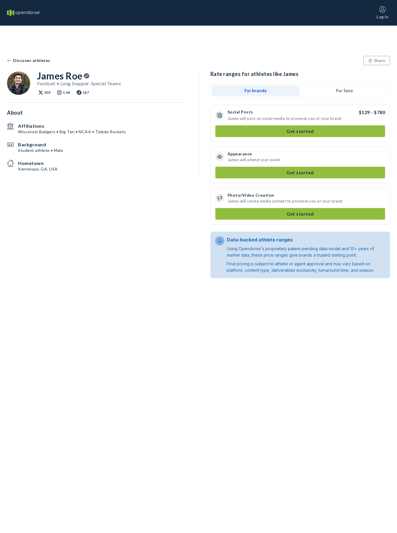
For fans (344, 90)
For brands (255, 90)
